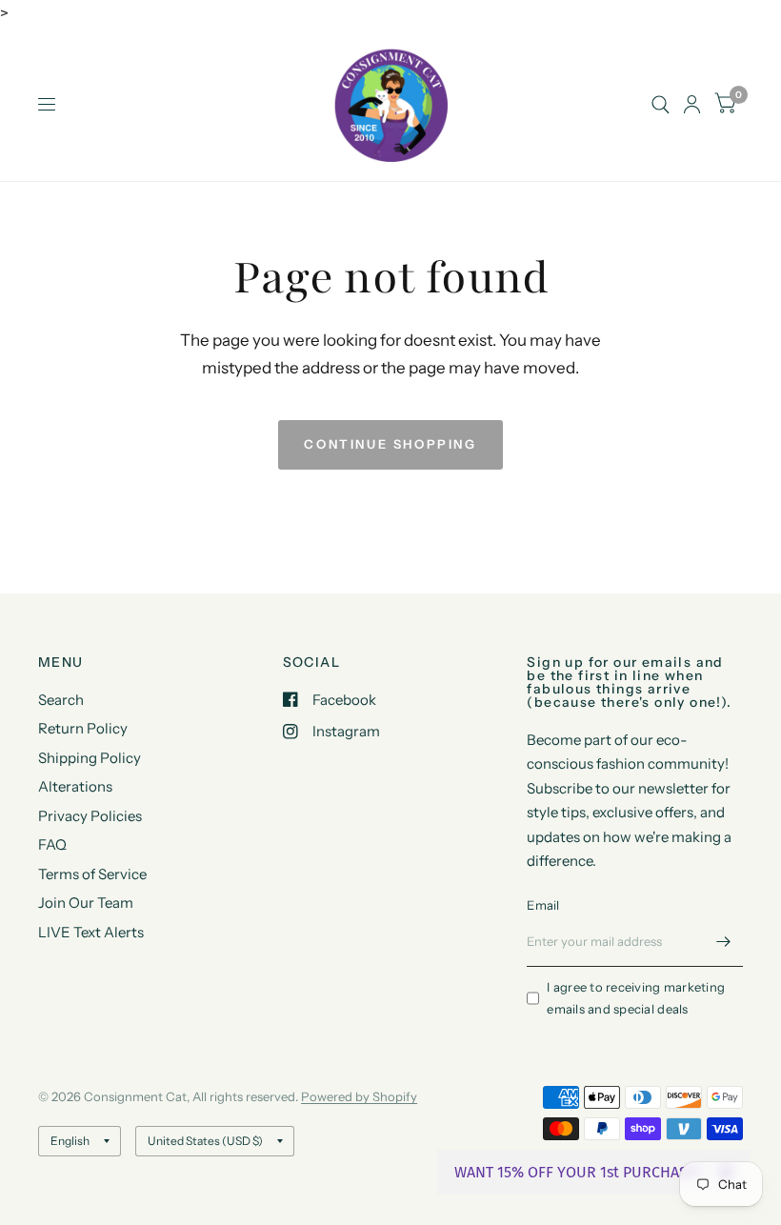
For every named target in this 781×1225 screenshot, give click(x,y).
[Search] (660, 105)
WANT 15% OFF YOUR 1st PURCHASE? (578, 1172)
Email (543, 905)
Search (61, 700)
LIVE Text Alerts (91, 932)
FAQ (52, 844)
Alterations (75, 786)
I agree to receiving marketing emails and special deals (636, 997)
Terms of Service (92, 874)
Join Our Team (85, 903)
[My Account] (692, 105)
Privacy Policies (90, 816)
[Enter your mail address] (724, 942)
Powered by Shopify (359, 1096)
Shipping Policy (89, 758)
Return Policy (83, 728)
